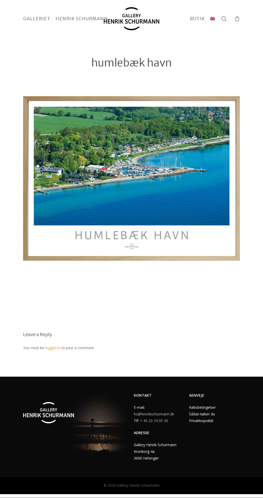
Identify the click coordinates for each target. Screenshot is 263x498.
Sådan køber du (202, 414)
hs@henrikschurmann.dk (154, 414)
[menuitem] (212, 18)
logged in (52, 347)
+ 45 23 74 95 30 (154, 420)
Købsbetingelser (202, 407)
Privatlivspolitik (201, 420)
